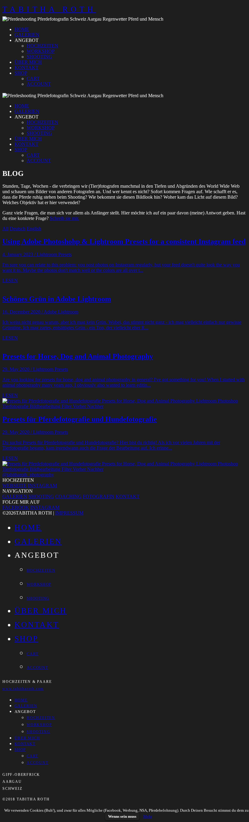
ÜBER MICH (28, 62)
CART (33, 78)
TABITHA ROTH (49, 9)
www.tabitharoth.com (23, 689)
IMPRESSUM (69, 512)
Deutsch (18, 228)
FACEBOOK (15, 507)
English (34, 228)
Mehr (147, 816)
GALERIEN (27, 34)
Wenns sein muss (122, 816)
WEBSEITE (14, 485)
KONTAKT (27, 67)
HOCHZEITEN (42, 45)
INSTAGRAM (42, 485)
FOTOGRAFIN (98, 496)
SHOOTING (39, 56)
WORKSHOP (41, 51)
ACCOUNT (39, 84)
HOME (22, 29)
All (5, 228)
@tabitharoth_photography (28, 474)
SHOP (21, 73)
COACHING (68, 496)
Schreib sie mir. (64, 218)
